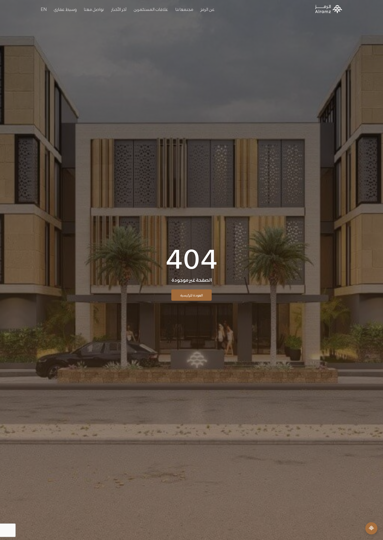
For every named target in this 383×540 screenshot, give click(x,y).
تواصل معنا (94, 9)
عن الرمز (207, 9)
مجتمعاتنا (184, 9)
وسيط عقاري (65, 9)
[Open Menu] (371, 528)
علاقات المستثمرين (151, 9)
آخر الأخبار (119, 9)
